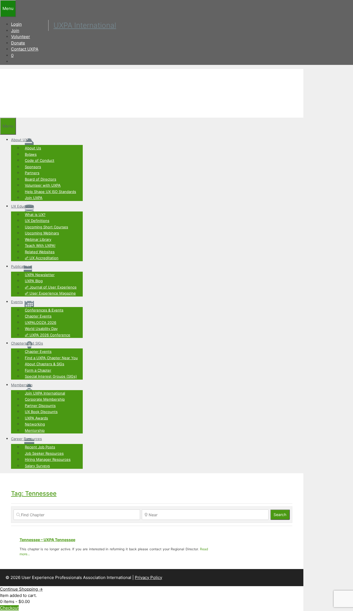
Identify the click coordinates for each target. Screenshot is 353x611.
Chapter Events (38, 316)
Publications (21, 266)
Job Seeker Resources (44, 453)
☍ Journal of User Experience (51, 287)
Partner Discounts (40, 405)
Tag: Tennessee (34, 493)
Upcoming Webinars (42, 233)
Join (15, 30)
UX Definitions (37, 220)
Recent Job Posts (40, 447)
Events (17, 302)
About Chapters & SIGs (44, 364)
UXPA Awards (36, 418)
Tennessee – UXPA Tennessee (47, 539)
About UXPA (21, 139)
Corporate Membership (45, 399)
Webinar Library (38, 239)
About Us (33, 148)
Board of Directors (40, 179)
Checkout (9, 607)
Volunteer (20, 36)
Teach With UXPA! (40, 245)
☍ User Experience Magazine (50, 293)
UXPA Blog (34, 281)
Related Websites (40, 252)
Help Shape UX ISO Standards (50, 191)
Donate (18, 43)
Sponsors (33, 167)
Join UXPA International (45, 393)
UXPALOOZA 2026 (40, 322)
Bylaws (31, 154)
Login (16, 24)
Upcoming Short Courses (46, 227)
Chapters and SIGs (27, 343)
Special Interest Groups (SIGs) (51, 376)
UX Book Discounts (41, 411)
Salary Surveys (37, 466)
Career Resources (26, 439)
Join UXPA (33, 197)
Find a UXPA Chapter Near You (51, 358)
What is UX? (35, 214)
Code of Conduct (39, 160)
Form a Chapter (38, 370)
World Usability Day (41, 328)
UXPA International (85, 25)
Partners (32, 173)
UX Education (22, 206)
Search (282, 514)
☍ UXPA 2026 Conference (47, 335)
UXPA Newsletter (40, 275)
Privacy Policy (148, 577)
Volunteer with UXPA (43, 185)
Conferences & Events (44, 310)
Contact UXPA (24, 49)
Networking (35, 424)
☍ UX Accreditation (41, 258)
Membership (22, 385)
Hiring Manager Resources (48, 459)
